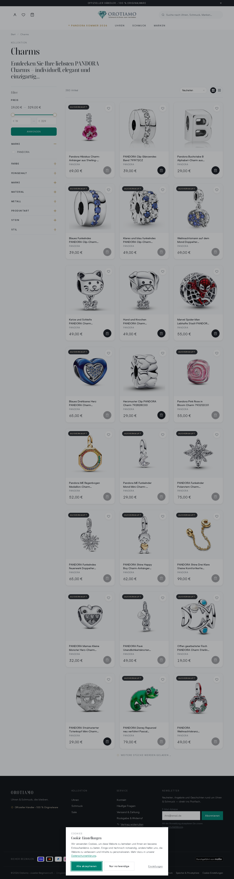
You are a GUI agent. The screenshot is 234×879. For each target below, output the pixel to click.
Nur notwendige (119, 866)
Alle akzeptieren (86, 866)
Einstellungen (155, 866)
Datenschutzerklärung (83, 855)
